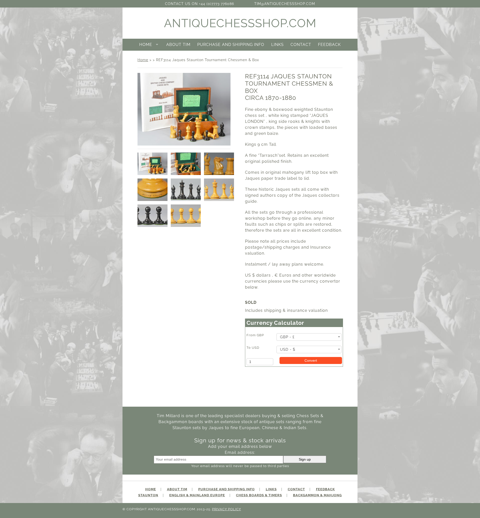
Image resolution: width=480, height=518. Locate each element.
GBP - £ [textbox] (287, 337)
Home (145, 44)
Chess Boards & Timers (259, 495)
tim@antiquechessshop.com (284, 3)
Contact (300, 44)
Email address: (240, 452)
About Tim (178, 44)
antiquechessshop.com (240, 23)
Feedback (329, 44)
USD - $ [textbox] (287, 349)
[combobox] (309, 337)
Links (277, 44)
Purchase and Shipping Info (230, 44)
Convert (310, 360)
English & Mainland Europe (197, 495)
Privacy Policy (226, 509)
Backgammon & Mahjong (317, 495)
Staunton (148, 495)
